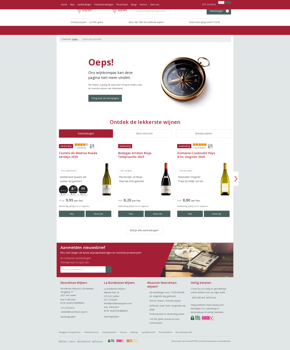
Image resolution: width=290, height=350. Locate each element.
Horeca (143, 4)
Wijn (72, 4)
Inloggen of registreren (70, 332)
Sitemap (134, 332)
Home (64, 4)
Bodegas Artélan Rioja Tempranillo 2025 (134, 155)
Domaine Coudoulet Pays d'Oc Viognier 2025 (196, 155)
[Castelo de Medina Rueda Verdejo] (107, 179)
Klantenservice (91, 332)
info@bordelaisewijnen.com (118, 303)
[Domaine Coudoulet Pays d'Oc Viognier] (225, 179)
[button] (63, 189)
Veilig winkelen (109, 332)
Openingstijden (68, 316)
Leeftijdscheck (148, 332)
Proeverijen (122, 4)
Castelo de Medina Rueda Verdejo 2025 (78, 155)
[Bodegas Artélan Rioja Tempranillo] (166, 179)
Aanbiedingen (84, 4)
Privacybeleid (165, 332)
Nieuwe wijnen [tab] (203, 133)
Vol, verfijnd (126, 170)
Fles (72, 213)
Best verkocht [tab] (144, 133)
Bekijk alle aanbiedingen (144, 230)
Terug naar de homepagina (105, 98)
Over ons (154, 4)
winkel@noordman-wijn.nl (74, 311)
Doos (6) (98, 213)
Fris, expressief (68, 170)
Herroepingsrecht (183, 332)
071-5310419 (209, 4)
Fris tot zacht (186, 170)
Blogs (134, 4)
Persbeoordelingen (103, 4)
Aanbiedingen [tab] (86, 133)
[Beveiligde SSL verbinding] (208, 319)
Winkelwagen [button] (219, 11)
